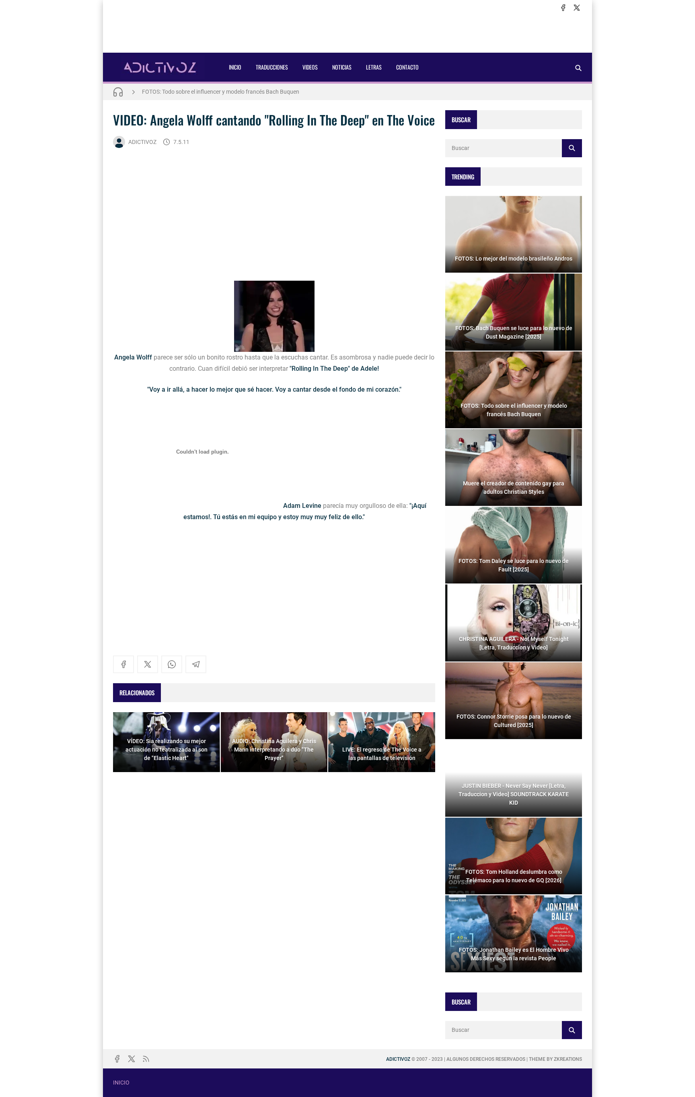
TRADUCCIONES (272, 67)
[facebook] (563, 7)
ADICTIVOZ (142, 142)
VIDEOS (310, 67)
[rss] (146, 1058)
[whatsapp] (171, 664)
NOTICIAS (342, 67)
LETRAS (374, 67)
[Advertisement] (347, 32)
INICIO (235, 67)
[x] (576, 7)
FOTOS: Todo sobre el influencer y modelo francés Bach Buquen (220, 89)
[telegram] (195, 664)
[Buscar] (578, 67)
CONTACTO (407, 67)
